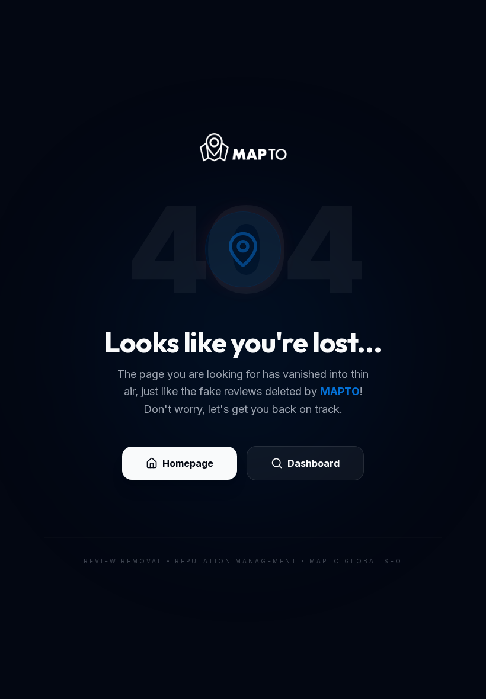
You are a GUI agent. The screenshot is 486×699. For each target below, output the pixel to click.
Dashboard (313, 463)
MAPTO (340, 391)
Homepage (187, 463)
